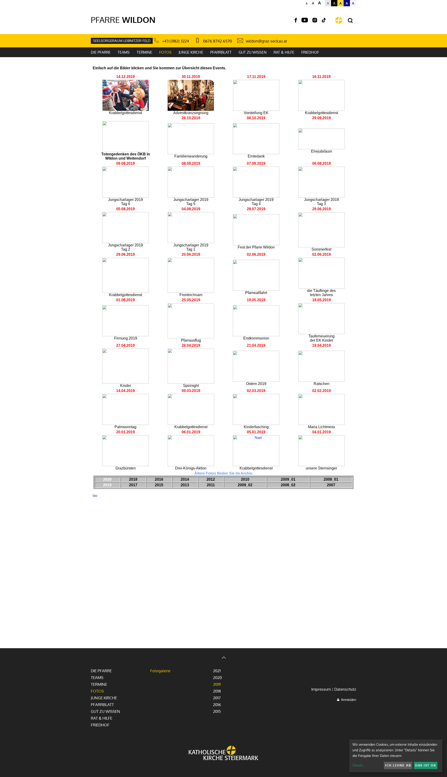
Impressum (321, 689)
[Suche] (350, 20)
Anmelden (347, 700)
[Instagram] (314, 20)
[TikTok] (324, 20)
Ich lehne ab (398, 765)
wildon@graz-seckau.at (266, 40)
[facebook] (296, 20)
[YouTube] (304, 20)
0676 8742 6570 (217, 40)
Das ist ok (425, 765)
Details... (358, 765)
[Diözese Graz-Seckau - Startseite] (338, 20)
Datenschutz (345, 689)
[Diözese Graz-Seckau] (223, 753)
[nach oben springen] (223, 658)
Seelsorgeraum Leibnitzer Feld (121, 40)
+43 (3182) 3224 (175, 40)
